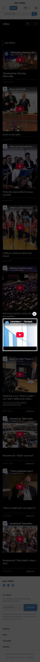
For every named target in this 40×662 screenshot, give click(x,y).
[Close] (34, 314)
